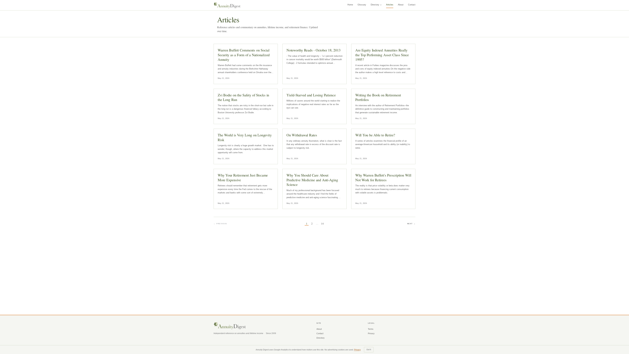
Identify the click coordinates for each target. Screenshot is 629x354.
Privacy (371, 333)
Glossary (362, 4)
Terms (370, 329)
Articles (389, 4)
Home (350, 4)
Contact (411, 4)
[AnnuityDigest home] (227, 5)
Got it (368, 349)
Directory (375, 4)
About (400, 4)
